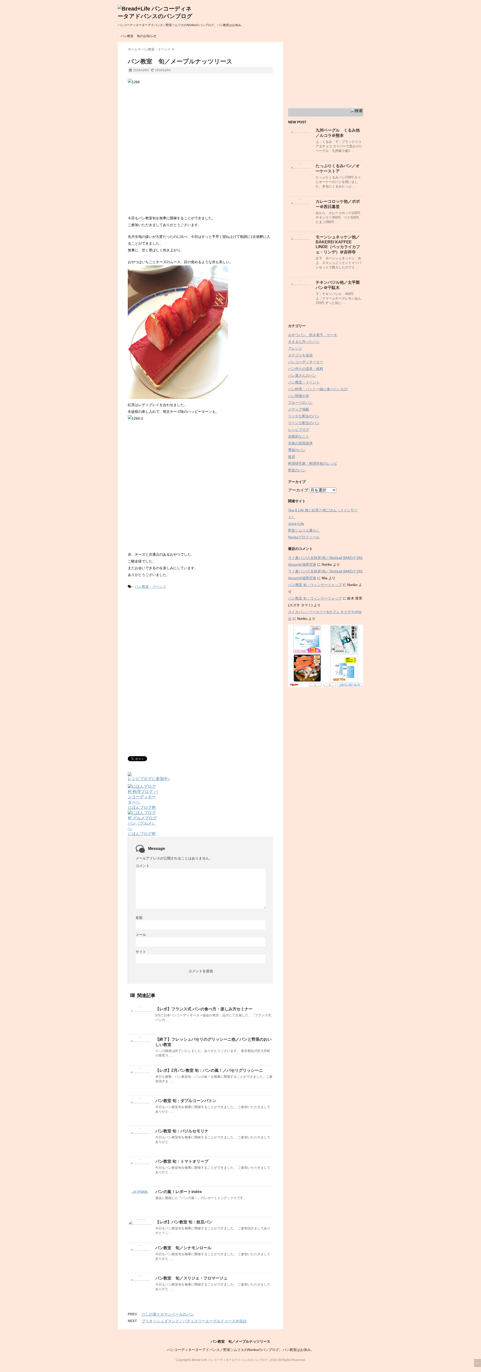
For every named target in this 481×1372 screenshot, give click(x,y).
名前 (139, 918)
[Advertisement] (170, 635)
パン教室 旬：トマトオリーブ (181, 1161)
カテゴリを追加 (300, 355)
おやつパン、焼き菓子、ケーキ (312, 335)
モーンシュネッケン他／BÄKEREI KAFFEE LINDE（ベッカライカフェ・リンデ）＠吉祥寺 (338, 244)
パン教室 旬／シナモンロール (183, 1248)
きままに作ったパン (304, 342)
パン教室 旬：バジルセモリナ (181, 1131)
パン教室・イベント (150, 586)
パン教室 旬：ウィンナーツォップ (315, 585)
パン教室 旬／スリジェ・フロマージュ (191, 1278)
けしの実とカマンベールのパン (168, 1314)
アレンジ (295, 348)
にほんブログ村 (142, 807)
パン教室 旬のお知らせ (138, 36)
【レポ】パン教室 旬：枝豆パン (183, 1222)
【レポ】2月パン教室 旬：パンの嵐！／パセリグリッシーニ (209, 1070)
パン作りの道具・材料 (305, 369)
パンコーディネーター (305, 362)
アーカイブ (298, 490)
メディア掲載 (298, 409)
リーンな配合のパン (304, 423)
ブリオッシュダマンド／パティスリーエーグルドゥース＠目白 (194, 1321)
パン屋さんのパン (302, 375)
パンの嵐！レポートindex (178, 1192)
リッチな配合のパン (304, 416)
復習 (291, 457)
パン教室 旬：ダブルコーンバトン (185, 1101)
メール (141, 935)
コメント (143, 866)
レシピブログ (298, 430)
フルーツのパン (300, 403)
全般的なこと (298, 436)
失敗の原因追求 (300, 443)
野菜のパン (297, 470)
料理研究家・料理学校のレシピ (312, 463)
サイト (141, 952)
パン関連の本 (298, 396)
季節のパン (297, 450)
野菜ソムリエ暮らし (304, 530)
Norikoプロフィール (303, 537)
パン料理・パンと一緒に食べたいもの (318, 389)
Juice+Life (296, 524)
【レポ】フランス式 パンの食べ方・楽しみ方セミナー (204, 1009)
